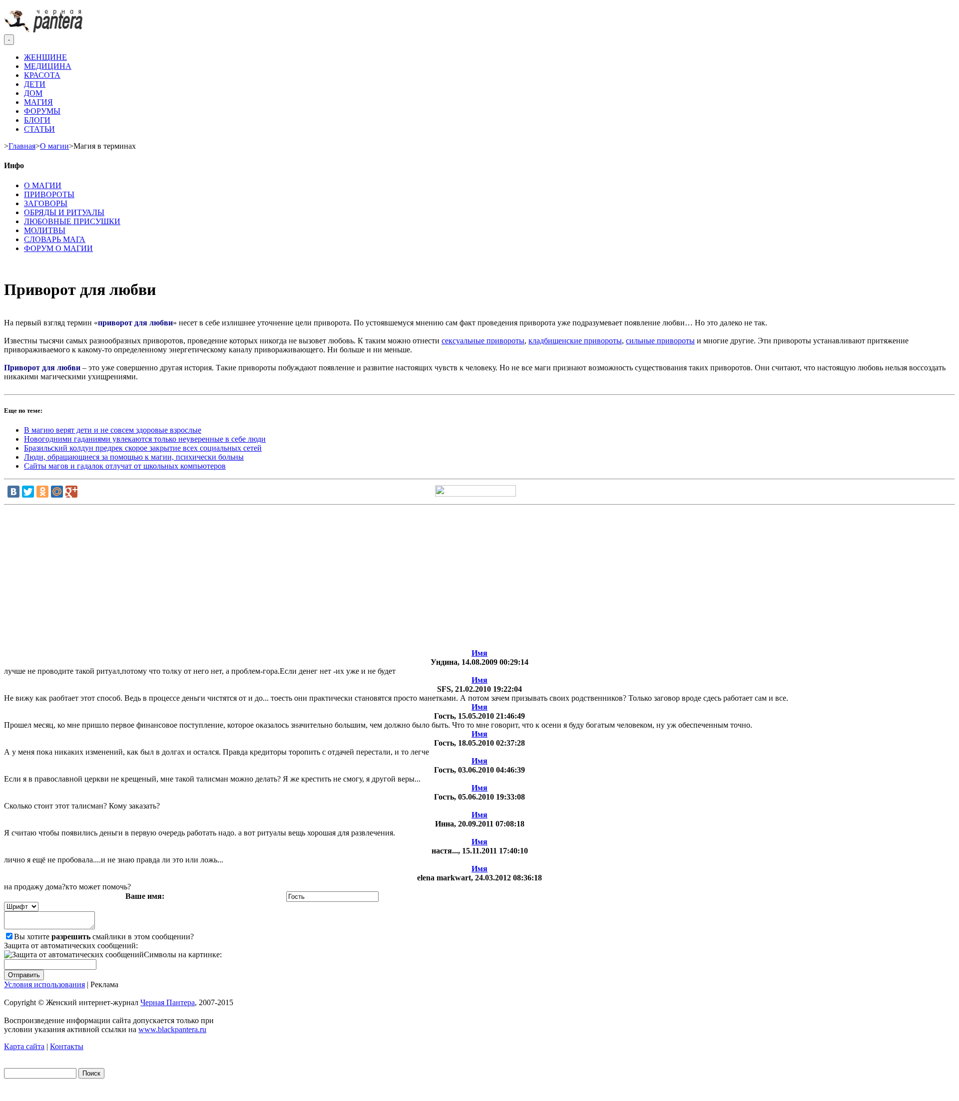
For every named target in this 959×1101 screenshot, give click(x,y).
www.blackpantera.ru (172, 1029)
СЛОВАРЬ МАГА (54, 239)
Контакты (66, 1046)
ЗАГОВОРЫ (45, 203)
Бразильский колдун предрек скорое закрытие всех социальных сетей (143, 448)
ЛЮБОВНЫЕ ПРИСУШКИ (72, 221)
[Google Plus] (71, 492)
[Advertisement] (479, 579)
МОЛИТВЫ (44, 230)
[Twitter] (28, 492)
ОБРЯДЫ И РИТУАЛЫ (64, 212)
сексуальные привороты (483, 340)
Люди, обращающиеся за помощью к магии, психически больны (134, 457)
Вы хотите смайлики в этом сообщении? (104, 936)
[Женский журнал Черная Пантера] (44, 29)
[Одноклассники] (42, 492)
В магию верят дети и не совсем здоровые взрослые (112, 430)
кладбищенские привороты (575, 340)
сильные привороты (660, 340)
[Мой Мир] (57, 492)
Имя (479, 653)
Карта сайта (24, 1046)
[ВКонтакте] (13, 492)
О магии (54, 146)
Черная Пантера (167, 1002)
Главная (21, 146)
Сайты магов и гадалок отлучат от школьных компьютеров (125, 466)
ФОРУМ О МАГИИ (58, 248)
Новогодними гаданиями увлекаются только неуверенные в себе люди (145, 439)
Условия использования (44, 984)
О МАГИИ (42, 185)
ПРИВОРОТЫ (49, 194)
